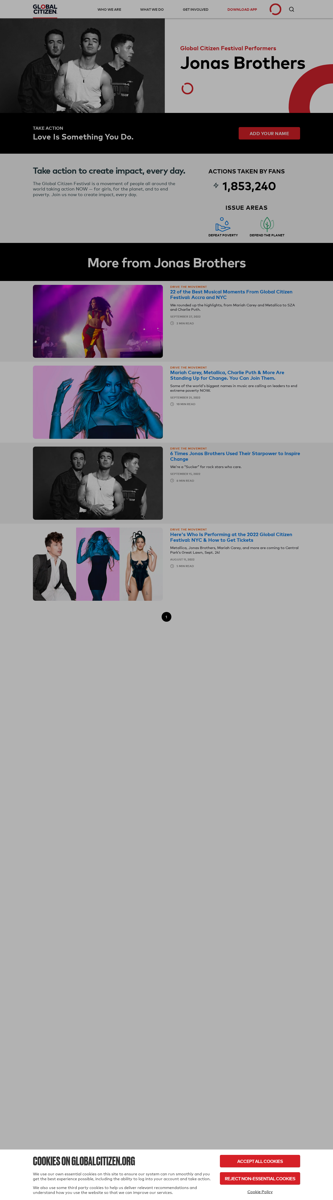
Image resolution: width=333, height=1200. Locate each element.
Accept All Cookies (260, 1161)
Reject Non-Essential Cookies (260, 1178)
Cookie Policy (260, 1192)
